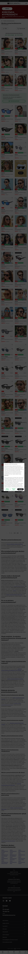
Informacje (6, 475)
